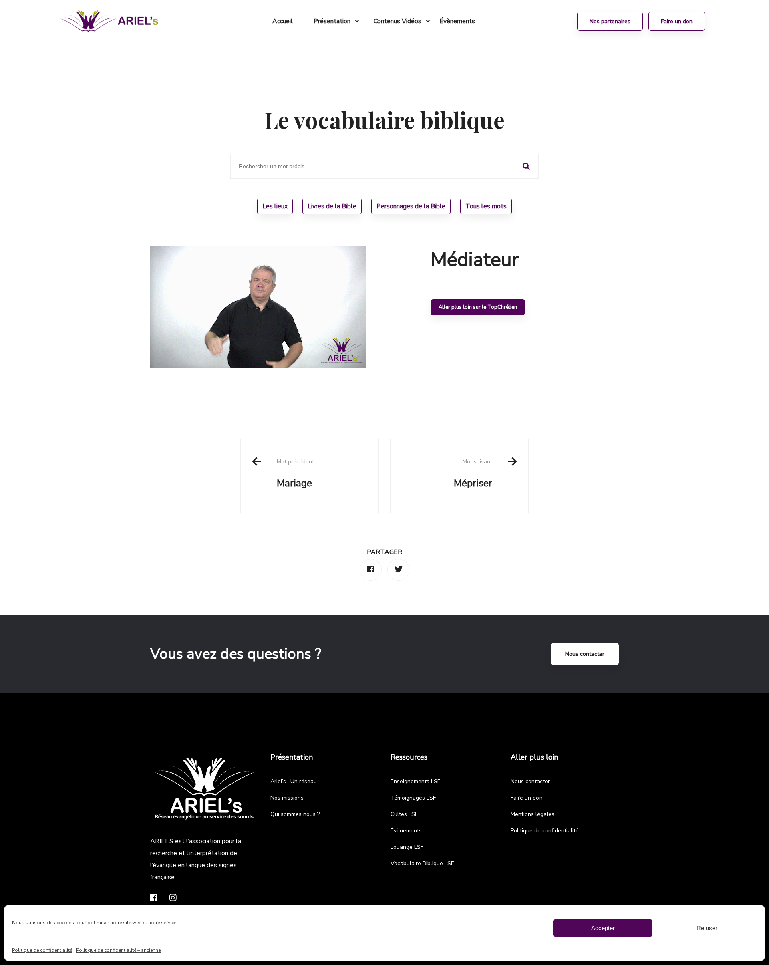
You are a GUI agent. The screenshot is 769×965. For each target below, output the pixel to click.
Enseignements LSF (415, 781)
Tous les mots (486, 206)
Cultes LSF (404, 814)
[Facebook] (371, 570)
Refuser (707, 928)
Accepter (603, 928)
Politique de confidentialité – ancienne (118, 950)
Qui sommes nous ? (295, 814)
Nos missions (287, 798)
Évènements (406, 830)
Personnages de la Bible (410, 206)
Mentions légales (532, 814)
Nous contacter (584, 654)
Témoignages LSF (413, 798)
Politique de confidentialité (42, 950)
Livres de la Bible (332, 206)
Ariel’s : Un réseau (293, 781)
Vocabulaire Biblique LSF (422, 863)
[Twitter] (398, 570)
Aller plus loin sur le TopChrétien (478, 307)
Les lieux (275, 206)
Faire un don (526, 798)
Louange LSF (407, 847)
